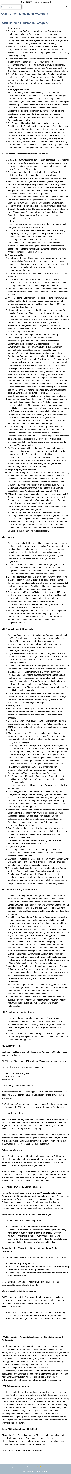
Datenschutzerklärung (27, 1467)
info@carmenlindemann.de (42, 2)
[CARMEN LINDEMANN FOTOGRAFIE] (11, 7)
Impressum (14, 1467)
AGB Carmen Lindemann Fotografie (48, 1467)
